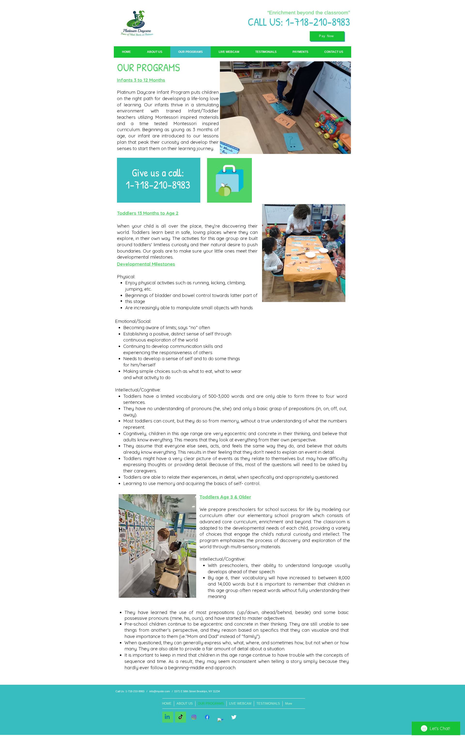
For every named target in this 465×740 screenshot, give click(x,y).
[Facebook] (207, 717)
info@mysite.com (159, 691)
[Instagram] (194, 717)
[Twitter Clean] (234, 717)
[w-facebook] (220, 721)
